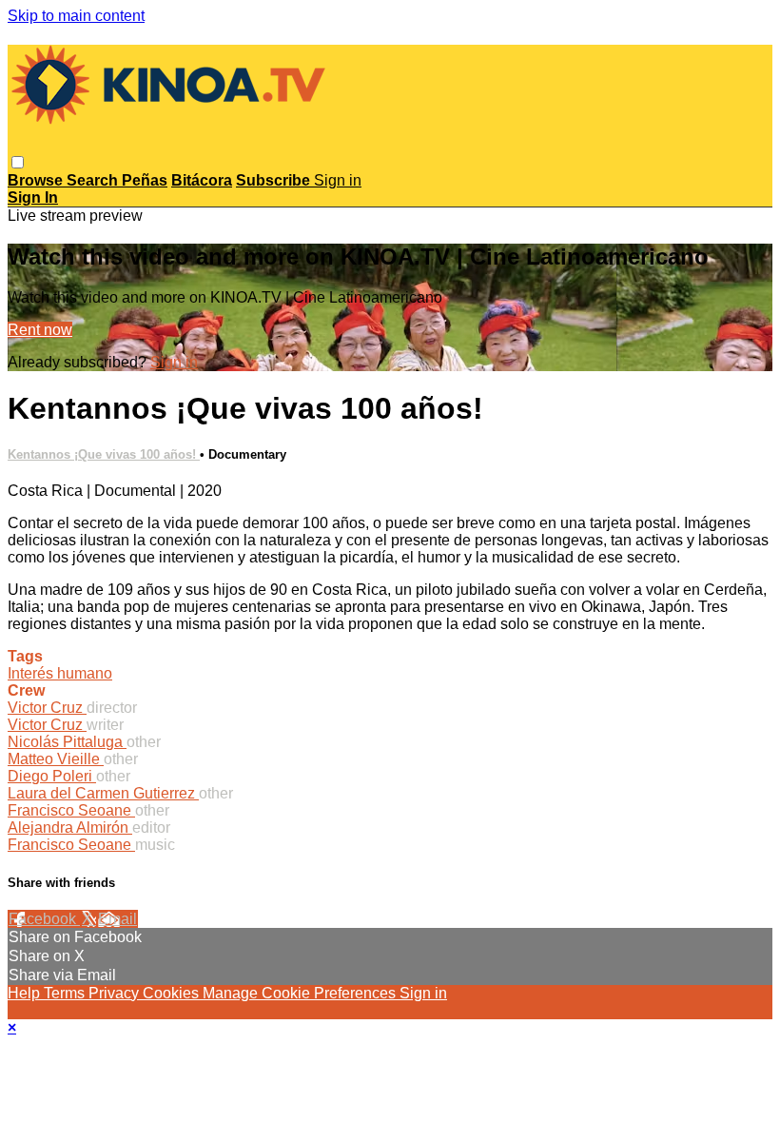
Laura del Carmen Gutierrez (103, 793)
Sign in (337, 180)
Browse (37, 180)
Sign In (33, 197)
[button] (17, 162)
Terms (66, 993)
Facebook (44, 919)
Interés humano (60, 673)
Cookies (173, 993)
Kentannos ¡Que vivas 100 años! (104, 454)
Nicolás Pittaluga (67, 742)
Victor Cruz (47, 707)
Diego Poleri (52, 776)
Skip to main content (76, 16)
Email (117, 919)
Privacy (115, 993)
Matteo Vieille (56, 759)
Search (94, 180)
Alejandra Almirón (70, 827)
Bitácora (201, 180)
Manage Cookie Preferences (301, 993)
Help (26, 993)
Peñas (144, 180)
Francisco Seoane (71, 810)
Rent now (40, 330)
